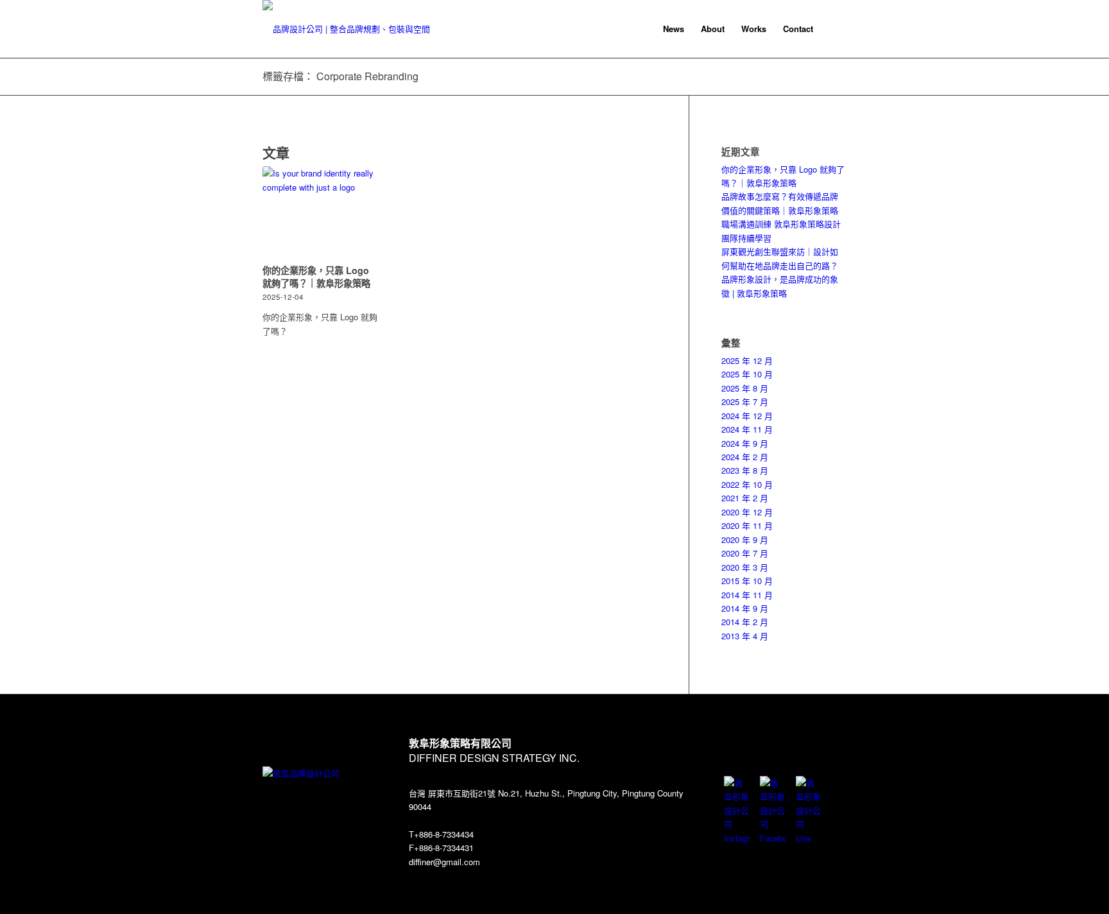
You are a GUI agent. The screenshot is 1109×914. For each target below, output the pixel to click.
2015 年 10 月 (747, 580)
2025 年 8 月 (744, 388)
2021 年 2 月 (744, 498)
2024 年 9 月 (744, 443)
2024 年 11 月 (747, 429)
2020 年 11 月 (747, 525)
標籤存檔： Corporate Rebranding (340, 76)
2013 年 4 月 (744, 636)
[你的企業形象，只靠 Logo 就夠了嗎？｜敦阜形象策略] (320, 213)
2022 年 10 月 (747, 484)
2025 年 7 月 (744, 401)
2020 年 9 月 (744, 539)
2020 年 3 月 (744, 567)
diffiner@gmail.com (444, 862)
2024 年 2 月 (744, 457)
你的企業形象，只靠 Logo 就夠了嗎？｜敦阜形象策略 (316, 276)
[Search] (834, 29)
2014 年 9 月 (744, 608)
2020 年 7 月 (744, 553)
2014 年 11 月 (747, 595)
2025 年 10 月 (747, 374)
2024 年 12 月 (747, 416)
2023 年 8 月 (744, 470)
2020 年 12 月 (747, 512)
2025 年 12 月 (747, 360)
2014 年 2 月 (744, 622)
